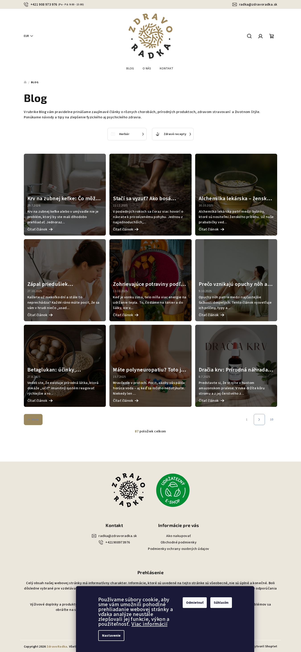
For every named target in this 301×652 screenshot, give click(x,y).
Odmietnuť (194, 602)
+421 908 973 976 (57, 4)
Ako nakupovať (178, 535)
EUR (26, 36)
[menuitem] (130, 68)
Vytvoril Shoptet (265, 646)
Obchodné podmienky (179, 542)
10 (271, 419)
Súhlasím (221, 602)
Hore (35, 419)
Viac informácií (149, 624)
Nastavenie (111, 635)
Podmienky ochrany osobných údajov (178, 548)
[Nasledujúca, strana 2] (259, 419)
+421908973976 (117, 542)
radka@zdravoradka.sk (258, 4)
